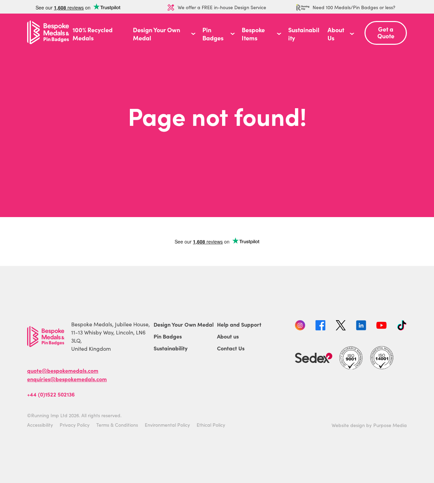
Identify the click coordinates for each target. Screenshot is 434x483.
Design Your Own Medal (156, 34)
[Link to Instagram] (300, 326)
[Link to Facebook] (320, 326)
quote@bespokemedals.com (62, 370)
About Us (336, 34)
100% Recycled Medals (93, 34)
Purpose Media (390, 425)
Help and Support (239, 324)
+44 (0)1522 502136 (51, 394)
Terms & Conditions (117, 425)
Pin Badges (212, 34)
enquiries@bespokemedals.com (67, 379)
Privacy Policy (75, 425)
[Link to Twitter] (341, 326)
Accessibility (40, 425)
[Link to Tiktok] (402, 326)
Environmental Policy (167, 425)
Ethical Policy (211, 425)
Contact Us (230, 348)
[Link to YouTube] (381, 326)
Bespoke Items (253, 34)
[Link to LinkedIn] (361, 326)
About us (228, 336)
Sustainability (303, 34)
